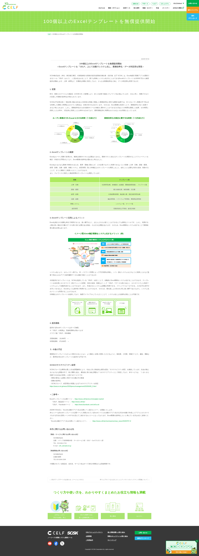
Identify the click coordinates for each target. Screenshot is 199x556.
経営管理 (121, 2)
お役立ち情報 (177, 8)
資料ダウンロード (192, 17)
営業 (65, 2)
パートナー (166, 8)
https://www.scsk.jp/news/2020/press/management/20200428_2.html (73, 386)
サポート (145, 4)
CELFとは (101, 8)
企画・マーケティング (137, 2)
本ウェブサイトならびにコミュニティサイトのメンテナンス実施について (125, 479)
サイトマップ (112, 540)
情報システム (94, 2)
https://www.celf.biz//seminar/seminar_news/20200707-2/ (111, 421)
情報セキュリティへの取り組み (118, 536)
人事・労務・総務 (79, 2)
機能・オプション (114, 8)
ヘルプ (154, 4)
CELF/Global (177, 3)
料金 (157, 8)
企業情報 (89, 536)
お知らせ (135, 4)
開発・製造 (108, 2)
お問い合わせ (192, 3)
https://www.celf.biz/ (78, 402)
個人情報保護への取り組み (116, 532)
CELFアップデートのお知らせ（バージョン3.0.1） (66, 479)
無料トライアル (193, 10)
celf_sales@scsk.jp (65, 446)
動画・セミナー (148, 8)
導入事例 (136, 8)
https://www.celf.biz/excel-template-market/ (89, 399)
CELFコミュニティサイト (94, 532)
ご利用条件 (89, 540)
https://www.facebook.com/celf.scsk (87, 404)
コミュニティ (164, 4)
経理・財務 (54, 2)
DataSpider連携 (101, 1)
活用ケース (126, 8)
